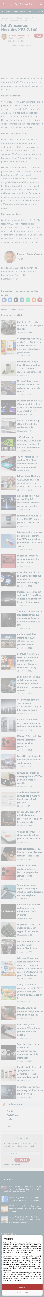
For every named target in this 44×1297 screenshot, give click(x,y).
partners (16, 1243)
